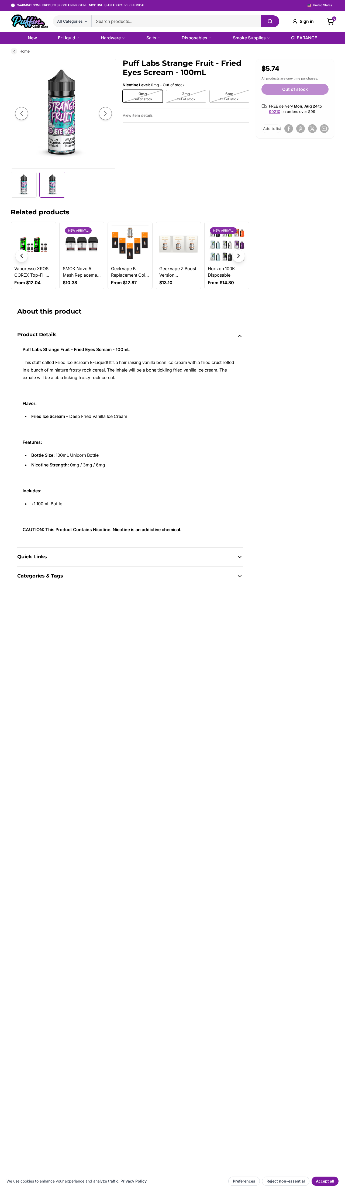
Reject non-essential (286, 1181)
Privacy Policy (133, 1181)
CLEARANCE (304, 37)
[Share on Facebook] (288, 128)
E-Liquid (66, 37)
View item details (138, 115)
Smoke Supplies (249, 37)
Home (24, 51)
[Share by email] (324, 128)
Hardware (111, 37)
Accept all (325, 1181)
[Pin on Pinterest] (300, 128)
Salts (151, 37)
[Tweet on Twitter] (312, 128)
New (32, 37)
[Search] (270, 21)
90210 (274, 111)
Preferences (244, 1181)
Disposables (194, 37)
